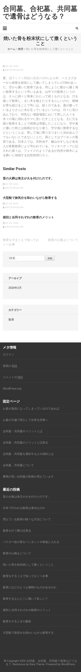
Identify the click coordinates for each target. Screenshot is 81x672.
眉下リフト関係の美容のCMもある (32, 78)
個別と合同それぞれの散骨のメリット (28, 217)
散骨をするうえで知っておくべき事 (25, 576)
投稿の (10, 366)
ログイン (8, 354)
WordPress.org (12, 388)
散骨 (20, 48)
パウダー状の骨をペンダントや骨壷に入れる (31, 542)
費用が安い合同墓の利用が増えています (28, 476)
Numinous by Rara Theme (29, 664)
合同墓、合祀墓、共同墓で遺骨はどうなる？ (40, 12)
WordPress (68, 664)
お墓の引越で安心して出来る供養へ (25, 420)
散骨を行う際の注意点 (17, 530)
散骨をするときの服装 (17, 621)
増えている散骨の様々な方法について (27, 519)
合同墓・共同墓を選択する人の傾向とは (28, 454)
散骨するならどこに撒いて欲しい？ (25, 598)
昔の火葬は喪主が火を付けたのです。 (28, 178)
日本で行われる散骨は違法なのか (24, 508)
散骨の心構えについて (63, 240)
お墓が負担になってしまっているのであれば (31, 408)
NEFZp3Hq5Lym (14, 70)
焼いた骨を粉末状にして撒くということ (28, 564)
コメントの (13, 377)
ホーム (11, 48)
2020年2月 (15, 288)
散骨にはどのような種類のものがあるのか (30, 587)
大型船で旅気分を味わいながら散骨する (30, 198)
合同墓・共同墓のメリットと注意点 (25, 442)
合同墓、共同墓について (18, 465)
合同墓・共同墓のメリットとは (22, 431)
